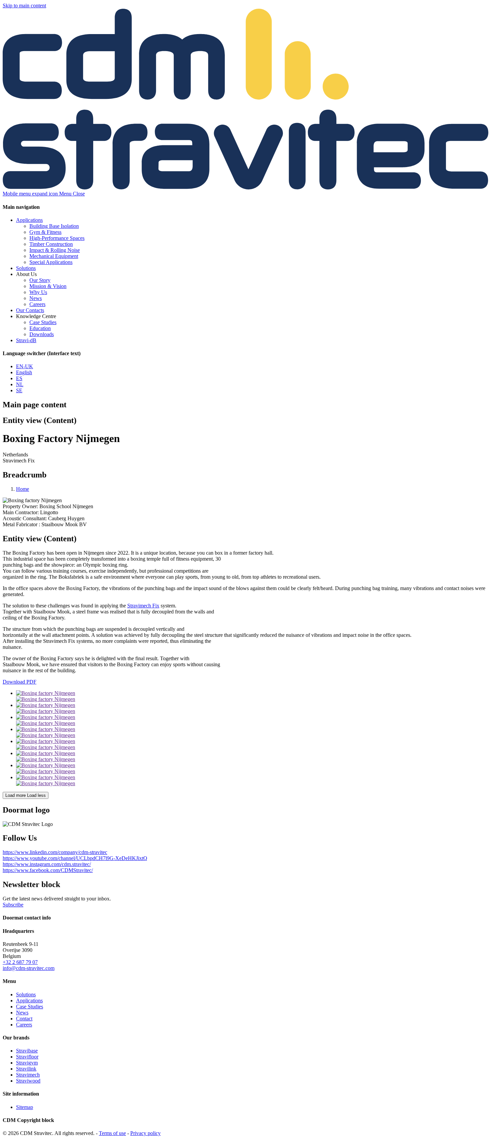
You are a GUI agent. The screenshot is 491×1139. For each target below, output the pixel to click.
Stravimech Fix (143, 605)
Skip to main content (24, 5)
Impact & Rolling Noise (54, 250)
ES (19, 378)
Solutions (26, 268)
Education (40, 328)
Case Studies (42, 322)
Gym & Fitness (45, 232)
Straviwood (28, 1081)
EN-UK (24, 366)
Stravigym (27, 1062)
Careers (37, 304)
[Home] (245, 187)
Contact (24, 1018)
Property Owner (20, 506)
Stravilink (26, 1069)
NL (19, 384)
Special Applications (50, 262)
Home (22, 489)
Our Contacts (30, 310)
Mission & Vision (47, 286)
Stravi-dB (26, 340)
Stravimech (28, 1075)
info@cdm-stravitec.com (28, 968)
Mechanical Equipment (53, 256)
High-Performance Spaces (57, 238)
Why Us (38, 292)
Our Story (39, 280)
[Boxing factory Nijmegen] (252, 696)
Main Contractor (21, 512)
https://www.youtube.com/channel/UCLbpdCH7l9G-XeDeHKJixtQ (75, 858)
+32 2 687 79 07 (20, 962)
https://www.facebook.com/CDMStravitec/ (48, 870)
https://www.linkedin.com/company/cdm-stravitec (55, 852)
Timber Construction (51, 244)
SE (19, 390)
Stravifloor (27, 1056)
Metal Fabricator (21, 524)
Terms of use (112, 1133)
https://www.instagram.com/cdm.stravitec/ (47, 864)
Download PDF (19, 682)
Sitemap (24, 1107)
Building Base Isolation (54, 226)
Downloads (41, 334)
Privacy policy (145, 1133)
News (35, 298)
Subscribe (13, 904)
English (24, 372)
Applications (29, 220)
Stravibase (27, 1050)
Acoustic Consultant (25, 518)
